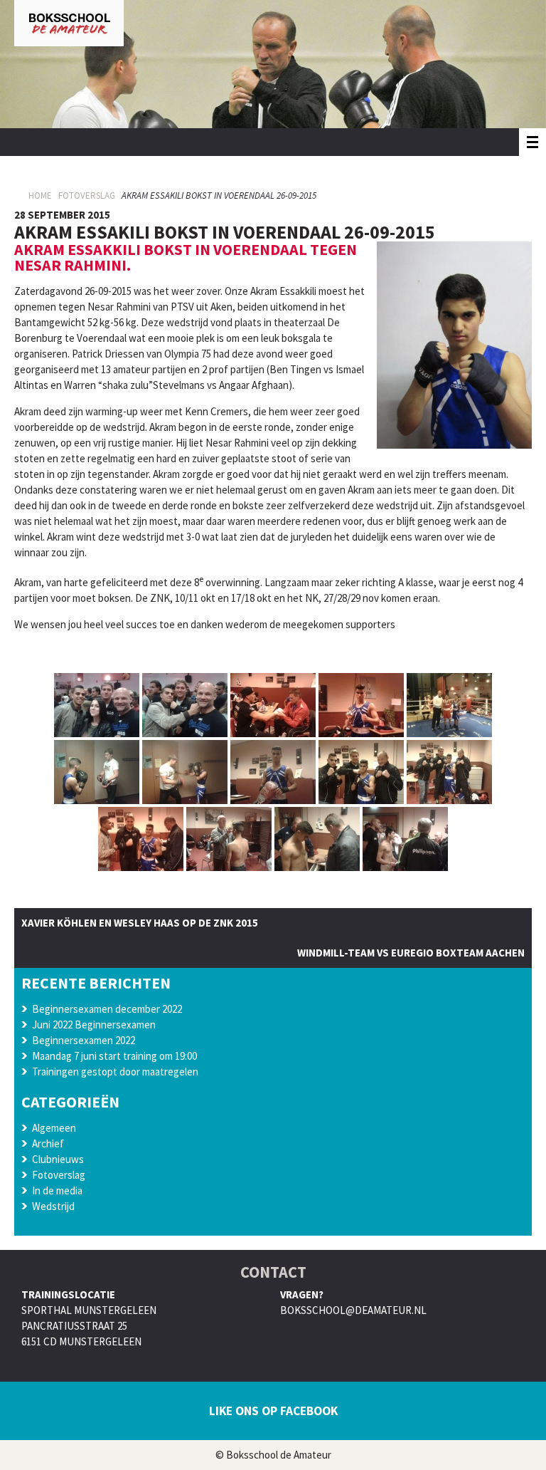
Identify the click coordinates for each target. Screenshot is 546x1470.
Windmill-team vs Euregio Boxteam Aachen (411, 952)
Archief (48, 1143)
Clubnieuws (58, 1159)
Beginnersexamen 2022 (83, 1040)
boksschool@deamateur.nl (353, 1310)
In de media (57, 1190)
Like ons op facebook (273, 1411)
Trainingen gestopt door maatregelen (115, 1071)
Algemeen (54, 1128)
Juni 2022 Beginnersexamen (94, 1024)
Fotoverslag (86, 195)
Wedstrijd (53, 1206)
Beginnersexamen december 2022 (107, 1009)
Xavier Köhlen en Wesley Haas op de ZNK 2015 (139, 922)
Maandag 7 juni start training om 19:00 (114, 1056)
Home (40, 195)
